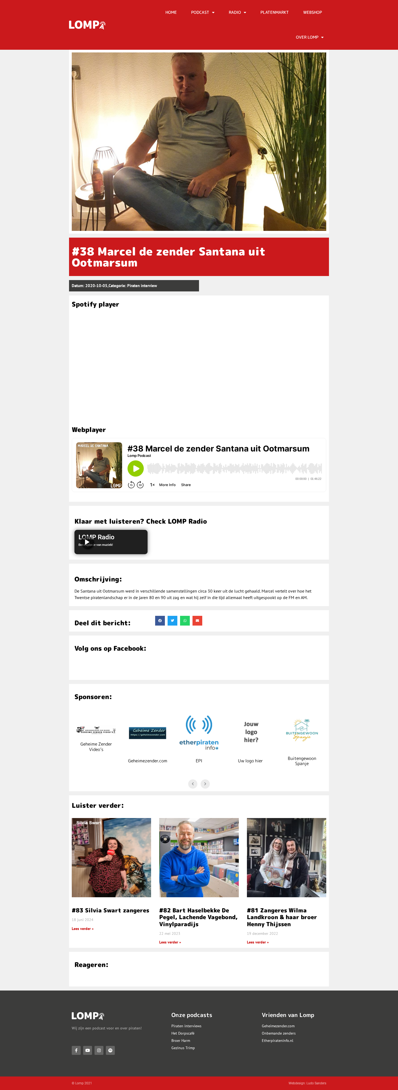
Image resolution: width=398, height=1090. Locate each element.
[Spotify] (110, 1050)
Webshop (312, 12)
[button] (160, 621)
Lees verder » (83, 928)
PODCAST (200, 12)
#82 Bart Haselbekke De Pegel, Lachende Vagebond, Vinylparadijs (198, 917)
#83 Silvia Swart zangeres (110, 910)
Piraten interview (142, 285)
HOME (171, 12)
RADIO (235, 12)
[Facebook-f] (76, 1050)
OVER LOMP (307, 37)
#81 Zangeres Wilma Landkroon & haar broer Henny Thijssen (282, 917)
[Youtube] (87, 1050)
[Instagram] (98, 1050)
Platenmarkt (274, 12)
